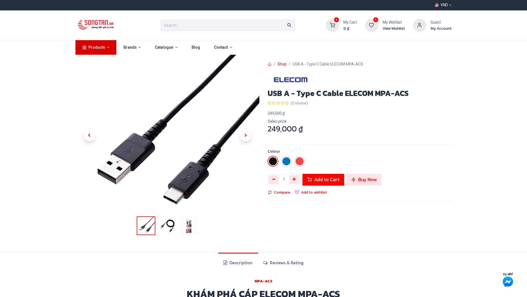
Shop (282, 64)
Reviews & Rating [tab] (286, 262)
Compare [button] (282, 192)
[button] (89, 135)
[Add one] (294, 179)
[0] (332, 25)
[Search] (289, 25)
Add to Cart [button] (326, 179)
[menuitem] (95, 47)
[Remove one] (274, 179)
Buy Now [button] (367, 179)
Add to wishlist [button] (314, 192)
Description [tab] (240, 262)
